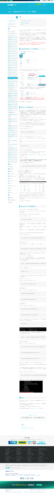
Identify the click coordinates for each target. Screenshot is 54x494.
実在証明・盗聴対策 (7, 475)
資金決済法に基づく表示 (17, 465)
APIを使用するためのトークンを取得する (34, 154)
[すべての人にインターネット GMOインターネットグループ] (48, 0)
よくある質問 (34, 5)
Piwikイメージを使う (24, 426)
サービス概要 (43, 465)
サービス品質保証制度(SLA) (23, 465)
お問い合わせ (44, 5)
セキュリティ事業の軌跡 (37, 475)
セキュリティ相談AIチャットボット (32, 474)
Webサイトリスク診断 (25, 474)
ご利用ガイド (30, 5)
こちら (22, 120)
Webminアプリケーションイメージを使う (27, 427)
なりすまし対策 (33, 475)
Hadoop (20, 29)
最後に (22, 24)
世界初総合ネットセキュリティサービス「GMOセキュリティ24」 (11, 474)
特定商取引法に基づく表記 (11, 465)
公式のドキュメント (35, 408)
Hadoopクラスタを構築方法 (25, 23)
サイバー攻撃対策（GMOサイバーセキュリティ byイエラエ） (16, 475)
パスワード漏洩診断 (21, 474)
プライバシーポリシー (33, 465)
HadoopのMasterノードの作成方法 (26, 20)
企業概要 (41, 465)
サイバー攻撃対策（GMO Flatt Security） (27, 475)
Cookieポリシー (37, 465)
